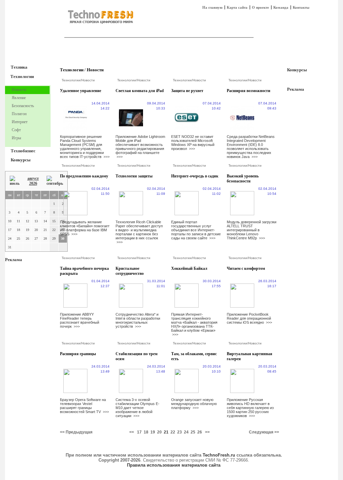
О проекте (260, 7)
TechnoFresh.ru (219, 455)
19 (152, 432)
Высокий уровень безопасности (243, 178)
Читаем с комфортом (246, 268)
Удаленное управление (80, 90)
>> (207, 432)
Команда (280, 7)
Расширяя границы (78, 353)
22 (172, 432)
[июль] (14, 180)
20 (159, 432)
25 (193, 432)
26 (199, 432)
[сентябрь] (54, 180)
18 (146, 432)
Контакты (301, 7)
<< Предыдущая (76, 432)
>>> (107, 157)
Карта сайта (237, 7)
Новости (95, 69)
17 (139, 432)
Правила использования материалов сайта (173, 465)
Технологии (22, 76)
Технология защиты (134, 176)
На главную (212, 7)
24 (186, 432)
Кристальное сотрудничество (130, 271)
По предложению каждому (84, 176)
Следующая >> (264, 432)
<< (131, 432)
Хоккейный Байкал (189, 268)
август (33, 178)
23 (179, 432)
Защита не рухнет (187, 90)
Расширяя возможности (248, 90)
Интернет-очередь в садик (194, 176)
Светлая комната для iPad (140, 90)
